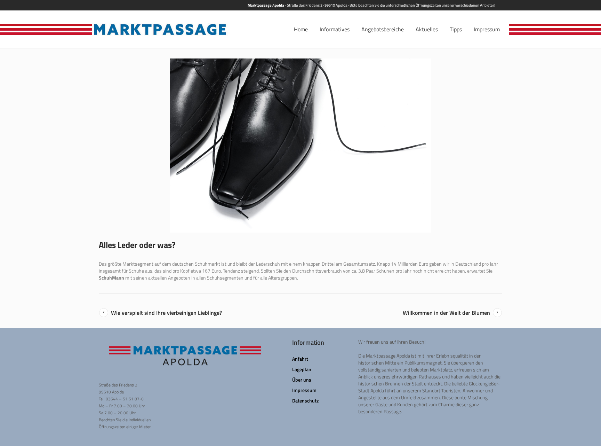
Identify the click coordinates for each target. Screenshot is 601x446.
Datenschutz (305, 400)
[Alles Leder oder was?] (300, 145)
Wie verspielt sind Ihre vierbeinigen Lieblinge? (166, 312)
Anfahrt (300, 358)
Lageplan (301, 369)
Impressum (304, 390)
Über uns (301, 379)
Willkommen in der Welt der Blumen (446, 312)
